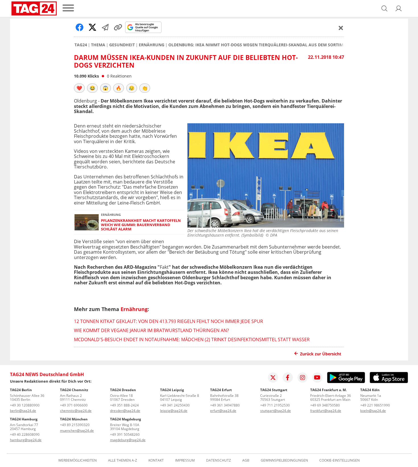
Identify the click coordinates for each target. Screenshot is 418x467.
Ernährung (151, 45)
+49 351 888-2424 (124, 405)
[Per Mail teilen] (105, 27)
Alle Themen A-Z (122, 460)
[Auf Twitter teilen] (92, 27)
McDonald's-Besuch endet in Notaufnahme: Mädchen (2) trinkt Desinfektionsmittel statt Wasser (192, 339)
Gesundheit (122, 45)
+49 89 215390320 (75, 424)
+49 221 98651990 (375, 405)
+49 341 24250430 (175, 405)
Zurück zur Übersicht (320, 353)
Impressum (185, 460)
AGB (245, 460)
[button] (398, 8)
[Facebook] (288, 377)
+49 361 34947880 (225, 405)
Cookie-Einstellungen (339, 460)
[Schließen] (341, 28)
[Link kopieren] (118, 27)
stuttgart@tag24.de (275, 410)
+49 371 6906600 (74, 405)
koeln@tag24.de (373, 410)
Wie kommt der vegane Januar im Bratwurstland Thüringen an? (151, 330)
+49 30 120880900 (25, 405)
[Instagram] (302, 377)
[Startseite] (34, 8)
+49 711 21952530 (275, 405)
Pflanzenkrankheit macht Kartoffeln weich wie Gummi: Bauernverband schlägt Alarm (141, 225)
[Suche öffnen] (384, 8)
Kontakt (156, 460)
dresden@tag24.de (125, 410)
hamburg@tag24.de (26, 439)
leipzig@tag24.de (173, 410)
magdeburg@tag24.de (128, 439)
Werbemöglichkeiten (77, 460)
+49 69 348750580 (325, 405)
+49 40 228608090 (25, 434)
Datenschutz (218, 460)
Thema (98, 45)
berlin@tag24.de (23, 410)
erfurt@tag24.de (223, 410)
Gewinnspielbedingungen (284, 460)
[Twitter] (273, 377)
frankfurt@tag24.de (325, 410)
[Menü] (68, 8)
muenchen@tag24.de (77, 430)
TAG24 (81, 45)
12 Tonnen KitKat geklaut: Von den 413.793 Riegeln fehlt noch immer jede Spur (168, 321)
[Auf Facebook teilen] (79, 27)
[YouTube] (317, 377)
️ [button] (79, 88)
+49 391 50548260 (125, 434)
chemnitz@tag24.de (76, 410)
